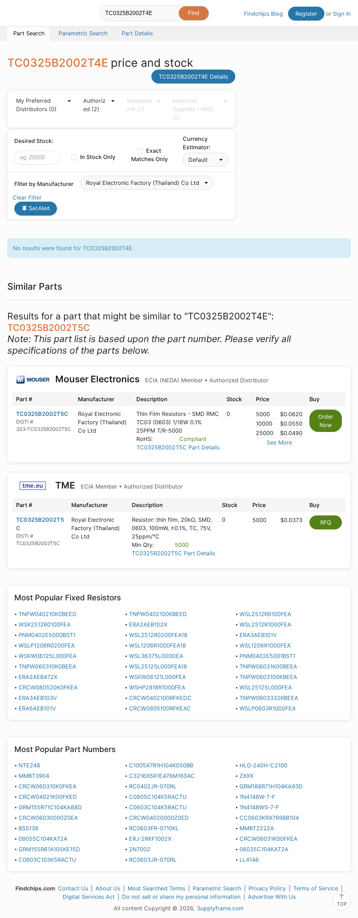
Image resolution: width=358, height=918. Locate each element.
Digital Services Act (89, 896)
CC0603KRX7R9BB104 (269, 817)
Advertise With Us (272, 896)
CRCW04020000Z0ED (159, 817)
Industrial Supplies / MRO (193, 109)
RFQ (325, 522)
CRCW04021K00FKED (48, 796)
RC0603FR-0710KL (154, 828)
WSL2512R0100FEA (265, 613)
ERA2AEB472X (38, 676)
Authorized (94, 105)
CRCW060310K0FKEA (48, 786)
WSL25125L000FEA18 (158, 666)
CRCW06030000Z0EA (48, 817)
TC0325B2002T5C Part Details (178, 447)
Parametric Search (217, 888)
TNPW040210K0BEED (48, 613)
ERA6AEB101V (37, 708)
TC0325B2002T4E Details (193, 76)
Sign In (342, 13)
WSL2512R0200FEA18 (158, 634)
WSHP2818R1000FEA (157, 687)
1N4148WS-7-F (259, 807)
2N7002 (139, 849)
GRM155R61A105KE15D (49, 849)
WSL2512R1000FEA (265, 624)
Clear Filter (27, 197)
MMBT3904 (34, 775)
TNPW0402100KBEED (158, 613)
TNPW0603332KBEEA (268, 697)
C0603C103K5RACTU (47, 859)
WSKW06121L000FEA (157, 676)
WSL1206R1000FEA (265, 645)
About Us (107, 888)
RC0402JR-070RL (153, 786)
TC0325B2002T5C (42, 413)
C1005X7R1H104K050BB (161, 765)
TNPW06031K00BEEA (268, 666)
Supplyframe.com (220, 908)
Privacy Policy (267, 888)
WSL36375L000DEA (156, 655)
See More (279, 442)
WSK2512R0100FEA (45, 624)
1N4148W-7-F (257, 796)
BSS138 (28, 828)
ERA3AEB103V (38, 697)
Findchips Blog (263, 13)
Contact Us (73, 888)
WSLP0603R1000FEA (267, 708)
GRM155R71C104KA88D (50, 807)
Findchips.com (30, 14)
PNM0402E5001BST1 (267, 655)
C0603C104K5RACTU (158, 807)
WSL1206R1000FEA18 (157, 645)
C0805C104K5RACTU (158, 796)
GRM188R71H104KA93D (271, 786)
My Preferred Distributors (36, 105)
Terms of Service (315, 888)
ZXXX (246, 775)
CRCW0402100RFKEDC (160, 697)
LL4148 (249, 859)
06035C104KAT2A (263, 849)
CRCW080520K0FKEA (48, 687)
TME (118, 485)
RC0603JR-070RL (153, 859)
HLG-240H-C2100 (263, 765)
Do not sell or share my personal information (181, 896)
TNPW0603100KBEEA (268, 676)
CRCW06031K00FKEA (268, 838)
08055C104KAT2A (43, 838)
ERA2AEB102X (148, 624)
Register (306, 13)
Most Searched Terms (156, 888)
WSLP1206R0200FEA (47, 645)
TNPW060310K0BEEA (47, 666)
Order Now (325, 420)
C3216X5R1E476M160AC (162, 775)
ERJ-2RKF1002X (150, 838)
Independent (139, 105)
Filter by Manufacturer (43, 183)
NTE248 (29, 765)
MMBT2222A (256, 828)
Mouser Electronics (160, 379)
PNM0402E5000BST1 (47, 634)
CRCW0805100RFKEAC (160, 708)
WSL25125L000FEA (265, 687)
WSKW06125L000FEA (48, 655)
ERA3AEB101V (258, 634)
